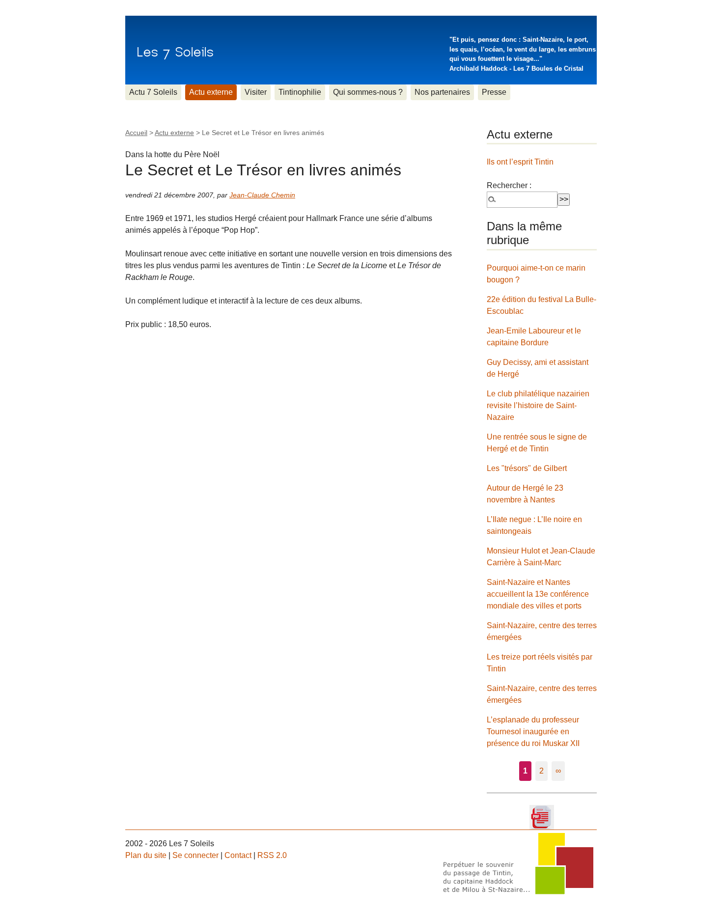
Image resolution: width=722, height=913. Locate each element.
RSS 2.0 (272, 855)
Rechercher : (509, 185)
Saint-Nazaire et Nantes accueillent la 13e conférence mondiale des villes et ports (538, 594)
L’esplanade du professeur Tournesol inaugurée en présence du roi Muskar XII (533, 731)
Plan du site (146, 855)
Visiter (256, 92)
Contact (237, 855)
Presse (494, 92)
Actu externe (211, 92)
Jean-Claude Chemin (262, 195)
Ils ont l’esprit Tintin (520, 162)
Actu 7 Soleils (153, 92)
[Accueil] (175, 50)
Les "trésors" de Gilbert (527, 468)
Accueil (136, 133)
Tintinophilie (299, 92)
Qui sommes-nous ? (368, 92)
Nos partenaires (442, 92)
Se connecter (195, 855)
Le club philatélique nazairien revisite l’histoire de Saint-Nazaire (538, 405)
